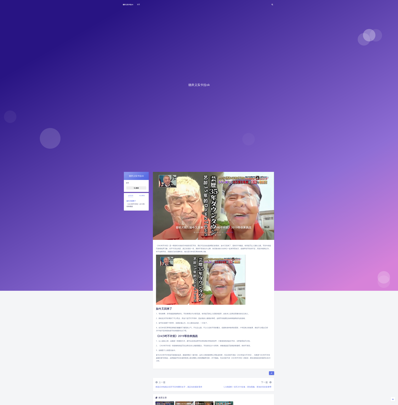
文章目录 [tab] (130, 195)
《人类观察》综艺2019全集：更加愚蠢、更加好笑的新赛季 (247, 387)
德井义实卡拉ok (128, 4)
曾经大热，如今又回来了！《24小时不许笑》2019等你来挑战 (213, 227)
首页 (127, 183)
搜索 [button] (137, 188)
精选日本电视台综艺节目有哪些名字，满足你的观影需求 (179, 387)
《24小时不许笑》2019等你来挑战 (136, 205)
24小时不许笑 (228, 232)
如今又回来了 (131, 201)
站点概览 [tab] (142, 195)
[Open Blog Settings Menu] (393, 399)
